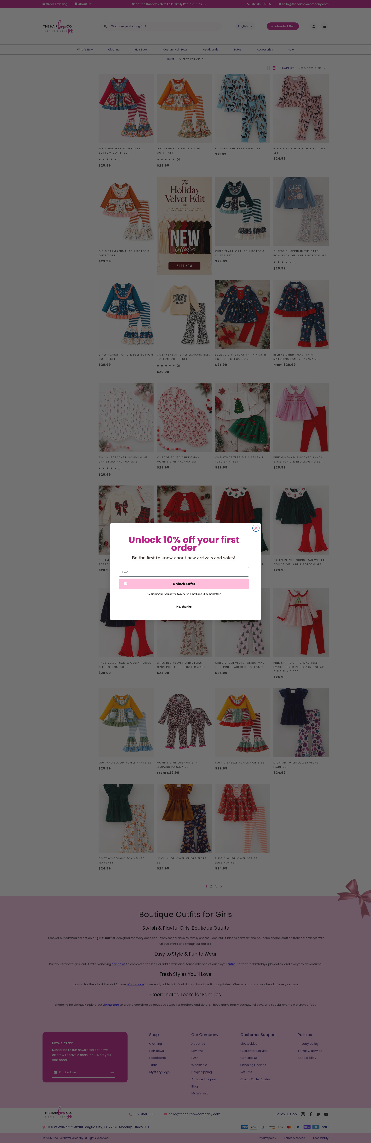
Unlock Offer (184, 584)
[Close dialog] (256, 528)
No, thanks (184, 606)
